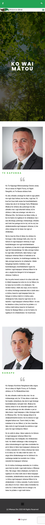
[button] (41, 3)
